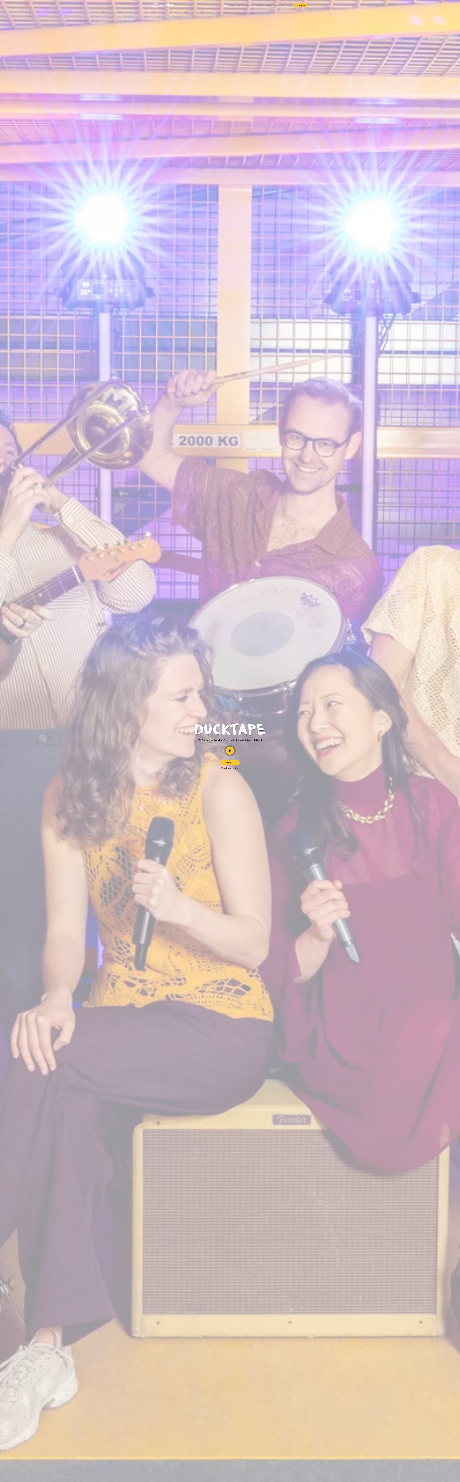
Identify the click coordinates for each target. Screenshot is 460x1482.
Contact (289, 5)
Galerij (268, 5)
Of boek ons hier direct (230, 768)
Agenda (260, 5)
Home (225, 5)
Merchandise (278, 5)
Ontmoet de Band (237, 5)
